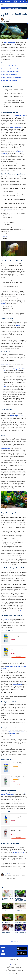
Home (2, 11)
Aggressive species (17, 684)
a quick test (6, 619)
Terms (8, 967)
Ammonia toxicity (5, 448)
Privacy (12, 967)
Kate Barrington (8, 19)
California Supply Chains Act (9, 969)
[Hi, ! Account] (24, 1)
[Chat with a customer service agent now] (20, 1)
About (6, 970)
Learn (22, 970)
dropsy (18, 325)
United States (15, 964)
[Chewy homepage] (7, 1)
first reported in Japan (20, 115)
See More (7, 881)
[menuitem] (8, 66)
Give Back (7, 971)
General (8, 11)
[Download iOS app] (22, 949)
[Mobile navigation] (1, 1)
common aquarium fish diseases (9, 868)
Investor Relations (12, 970)
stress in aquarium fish (12, 293)
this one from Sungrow (18, 852)
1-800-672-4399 (9, 961)
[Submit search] (26, 4)
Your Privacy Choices (14, 973)
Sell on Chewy (20, 971)
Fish (5, 11)
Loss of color (6, 236)
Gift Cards (13, 971)
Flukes (4, 386)
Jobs (19, 970)
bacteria (8, 324)
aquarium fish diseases (9, 42)
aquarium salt (22, 610)
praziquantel (12, 733)
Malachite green (5, 793)
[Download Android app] (22, 953)
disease (3, 303)
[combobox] (14, 4)
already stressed (7, 209)
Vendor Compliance (21, 969)
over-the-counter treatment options (15, 731)
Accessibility (18, 967)
